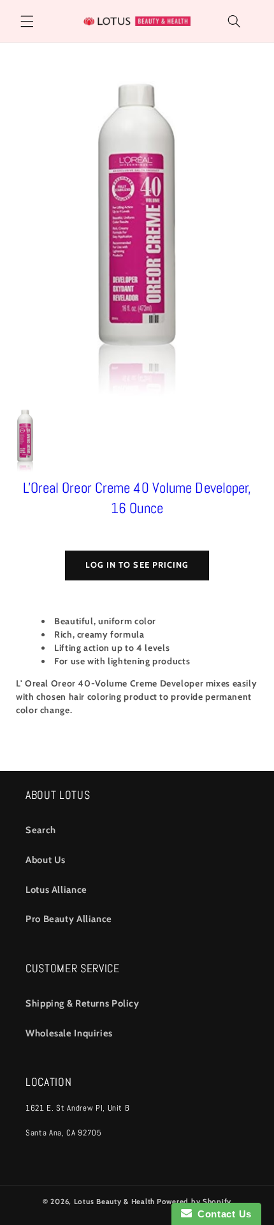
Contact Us (222, 1213)
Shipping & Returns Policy (82, 1003)
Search (40, 830)
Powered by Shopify (194, 1201)
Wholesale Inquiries (69, 1033)
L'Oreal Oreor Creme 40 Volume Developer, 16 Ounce (137, 498)
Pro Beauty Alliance (68, 919)
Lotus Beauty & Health (114, 1201)
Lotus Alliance (56, 889)
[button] (26, 21)
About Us (45, 860)
